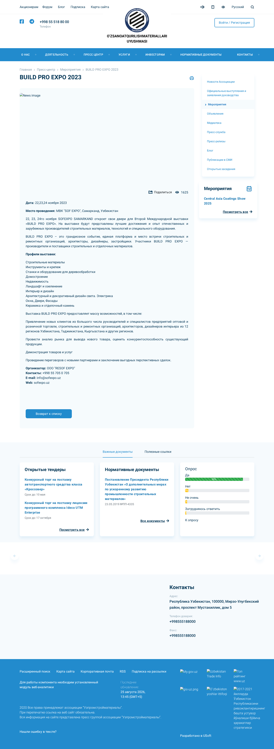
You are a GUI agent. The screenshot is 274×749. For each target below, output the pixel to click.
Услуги (124, 54)
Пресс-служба (216, 132)
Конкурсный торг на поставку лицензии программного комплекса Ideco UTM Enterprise (56, 507)
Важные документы (118, 452)
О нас (25, 54)
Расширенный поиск (35, 671)
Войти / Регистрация (234, 22)
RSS (123, 671)
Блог (61, 7)
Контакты (245, 54)
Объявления (215, 113)
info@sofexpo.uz (49, 378)
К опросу (191, 520)
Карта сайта (100, 7)
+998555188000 (182, 621)
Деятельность (56, 54)
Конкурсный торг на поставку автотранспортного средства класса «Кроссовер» (53, 484)
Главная (26, 69)
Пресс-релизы (216, 141)
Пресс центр (93, 54)
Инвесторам (155, 54)
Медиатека (214, 122)
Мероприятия (70, 69)
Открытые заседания (221, 169)
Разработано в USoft (195, 736)
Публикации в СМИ (219, 159)
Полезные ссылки (158, 452)
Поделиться (162, 192)
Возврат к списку (49, 414)
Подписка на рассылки (149, 671)
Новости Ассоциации (221, 81)
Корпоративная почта (97, 671)
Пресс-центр (46, 69)
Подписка (78, 7)
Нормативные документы (201, 54)
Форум (47, 7)
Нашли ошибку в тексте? (38, 732)
